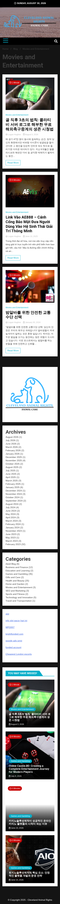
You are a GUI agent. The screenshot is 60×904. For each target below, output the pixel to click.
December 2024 (14, 490)
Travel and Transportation (19, 600)
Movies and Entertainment (17, 115)
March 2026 (12, 447)
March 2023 (12, 541)
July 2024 (10, 507)
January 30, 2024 (32, 322)
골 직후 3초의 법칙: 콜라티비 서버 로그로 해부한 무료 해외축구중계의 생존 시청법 (30, 124)
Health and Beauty (15, 580)
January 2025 (13, 487)
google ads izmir (14, 640)
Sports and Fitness (15, 594)
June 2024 (11, 510)
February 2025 (13, 484)
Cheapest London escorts (19, 654)
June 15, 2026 (17, 880)
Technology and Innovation (19, 597)
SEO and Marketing (15, 590)
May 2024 (11, 514)
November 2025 (14, 460)
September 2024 (14, 500)
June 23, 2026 (17, 828)
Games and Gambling (17, 574)
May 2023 (11, 537)
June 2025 (11, 474)
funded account (13, 647)
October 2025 (13, 464)
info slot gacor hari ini (16, 620)
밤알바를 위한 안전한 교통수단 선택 (28, 314)
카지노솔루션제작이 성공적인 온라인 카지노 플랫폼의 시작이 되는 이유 (30, 822)
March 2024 (12, 521)
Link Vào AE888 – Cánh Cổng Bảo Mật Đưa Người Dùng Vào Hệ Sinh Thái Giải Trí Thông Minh (29, 224)
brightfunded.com (14, 634)
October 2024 (13, 497)
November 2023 (14, 531)
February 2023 (13, 544)
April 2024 (11, 517)
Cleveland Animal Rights (40, 900)
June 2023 (11, 534)
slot (7, 614)
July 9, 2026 (16, 776)
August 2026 (12, 437)
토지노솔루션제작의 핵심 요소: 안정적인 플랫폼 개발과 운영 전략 (29, 874)
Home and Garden (15, 584)
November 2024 (14, 494)
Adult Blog (11, 564)
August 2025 (12, 467)
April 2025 (11, 477)
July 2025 (10, 470)
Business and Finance (17, 567)
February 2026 (13, 450)
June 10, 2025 (31, 236)
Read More (13, 162)
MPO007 (10, 627)
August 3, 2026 (31, 134)
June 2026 (11, 443)
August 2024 (12, 504)
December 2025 (14, 457)
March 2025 (12, 480)
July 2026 (10, 440)
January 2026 (13, 453)
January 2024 (13, 527)
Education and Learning (18, 570)
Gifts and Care (13, 577)
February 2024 (13, 524)
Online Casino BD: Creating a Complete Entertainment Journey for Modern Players (29, 768)
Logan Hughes (14, 134)
